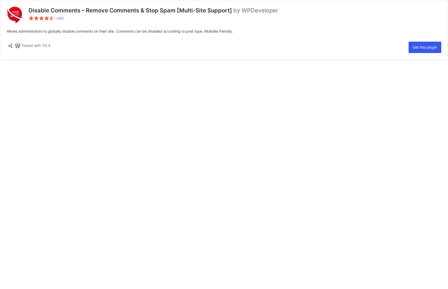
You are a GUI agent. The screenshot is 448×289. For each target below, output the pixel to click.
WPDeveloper (260, 10)
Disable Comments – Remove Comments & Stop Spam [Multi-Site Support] (131, 10)
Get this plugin (425, 47)
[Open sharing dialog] (10, 44)
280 (60, 18)
